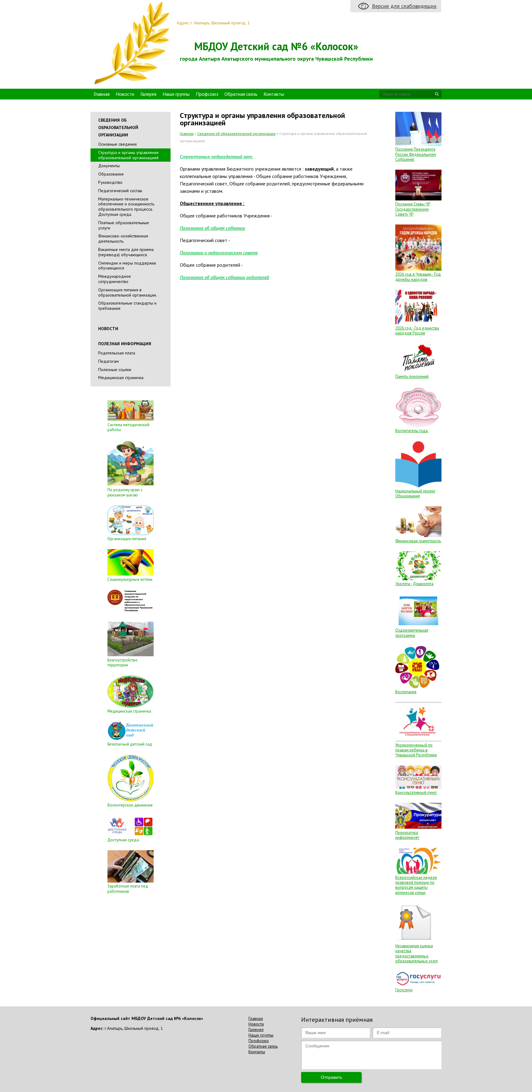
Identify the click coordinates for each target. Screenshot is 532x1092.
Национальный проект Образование (415, 493)
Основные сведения (117, 144)
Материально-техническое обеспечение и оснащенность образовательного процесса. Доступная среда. (126, 206)
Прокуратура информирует (407, 835)
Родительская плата (116, 353)
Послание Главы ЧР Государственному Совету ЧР (412, 209)
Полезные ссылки (114, 369)
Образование (111, 174)
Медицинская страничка (120, 377)
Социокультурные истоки (129, 579)
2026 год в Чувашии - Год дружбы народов (418, 277)
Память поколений (412, 376)
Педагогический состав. (120, 190)
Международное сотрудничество (114, 278)
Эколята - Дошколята (414, 583)
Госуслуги (404, 990)
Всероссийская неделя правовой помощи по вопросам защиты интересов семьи (416, 885)
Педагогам (108, 361)
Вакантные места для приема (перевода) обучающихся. (126, 252)
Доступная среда (123, 840)
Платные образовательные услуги (123, 225)
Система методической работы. (128, 427)
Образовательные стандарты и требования (127, 305)
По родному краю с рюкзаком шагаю (125, 492)
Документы (109, 165)
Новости (125, 94)
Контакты (274, 94)
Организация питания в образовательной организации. (127, 292)
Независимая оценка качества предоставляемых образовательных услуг (416, 953)
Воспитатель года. (412, 430)
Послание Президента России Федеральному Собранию (415, 154)
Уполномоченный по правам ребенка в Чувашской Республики (416, 750)
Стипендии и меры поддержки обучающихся (127, 265)
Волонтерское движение (130, 805)
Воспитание (406, 691)
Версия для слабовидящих (404, 6)
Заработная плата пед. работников (128, 889)
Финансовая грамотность (418, 541)
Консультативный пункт (416, 792)
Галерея (148, 94)
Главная (102, 94)
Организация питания (126, 538)
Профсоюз (207, 94)
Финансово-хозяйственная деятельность (123, 238)
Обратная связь (240, 94)
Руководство (110, 182)
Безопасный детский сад (129, 744)
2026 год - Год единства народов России (417, 331)
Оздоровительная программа (411, 633)
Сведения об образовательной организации (236, 133)
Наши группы (176, 94)
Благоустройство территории (122, 662)
